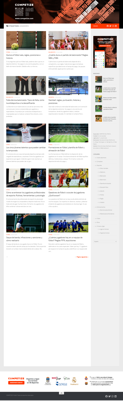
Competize (99, 161)
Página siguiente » (82, 257)
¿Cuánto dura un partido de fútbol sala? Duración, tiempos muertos (109, 119)
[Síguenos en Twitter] (110, 26)
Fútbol (8, 52)
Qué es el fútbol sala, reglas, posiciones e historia (108, 80)
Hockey (102, 195)
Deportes (51, 97)
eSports (102, 191)
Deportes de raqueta (105, 183)
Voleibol (102, 202)
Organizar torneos (104, 233)
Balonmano (103, 179)
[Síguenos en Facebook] (108, 26)
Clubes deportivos (101, 157)
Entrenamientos (101, 207)
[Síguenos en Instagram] (113, 26)
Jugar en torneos (104, 229)
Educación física (104, 187)
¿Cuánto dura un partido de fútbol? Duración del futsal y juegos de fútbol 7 (110, 89)
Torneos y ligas (101, 226)
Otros (8, 144)
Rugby (101, 198)
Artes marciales (104, 168)
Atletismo (102, 172)
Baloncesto (52, 52)
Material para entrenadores (107, 214)
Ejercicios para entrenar (106, 210)
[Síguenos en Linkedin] (116, 26)
